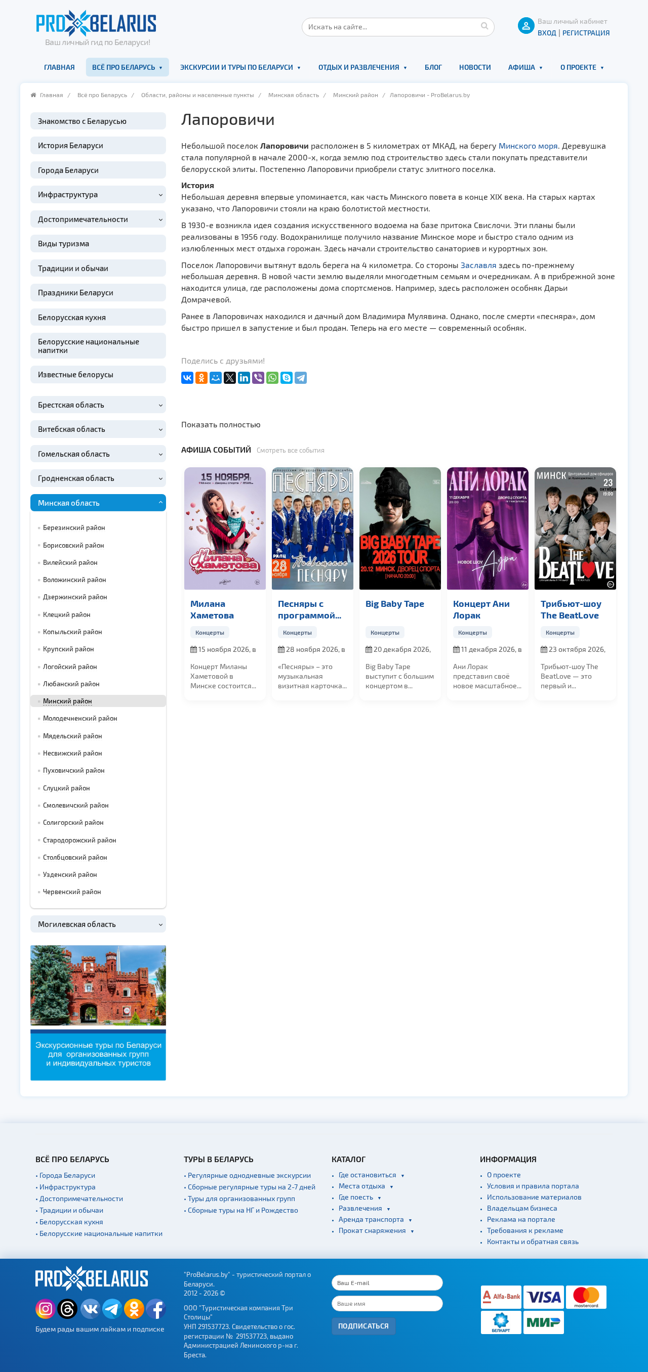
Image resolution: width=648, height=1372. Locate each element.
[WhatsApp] (272, 378)
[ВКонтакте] (187, 378)
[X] (230, 378)
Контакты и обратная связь (533, 1241)
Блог (433, 67)
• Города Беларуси (65, 1175)
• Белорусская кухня (69, 1221)
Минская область (293, 94)
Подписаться (363, 1325)
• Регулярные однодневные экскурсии (247, 1175)
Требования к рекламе (525, 1230)
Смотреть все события (291, 450)
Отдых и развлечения (358, 67)
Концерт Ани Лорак (394, 609)
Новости (475, 67)
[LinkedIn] (244, 378)
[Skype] (286, 378)
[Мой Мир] (216, 378)
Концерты (209, 632)
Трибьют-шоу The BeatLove (483, 609)
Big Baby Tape (307, 603)
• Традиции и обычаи (69, 1210)
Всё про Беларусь (123, 67)
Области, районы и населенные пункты (197, 94)
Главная (59, 67)
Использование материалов (534, 1196)
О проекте (578, 67)
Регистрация (586, 32)
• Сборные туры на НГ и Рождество (241, 1210)
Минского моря (528, 145)
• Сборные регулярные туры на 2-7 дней (249, 1186)
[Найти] (484, 25)
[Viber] (258, 378)
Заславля (479, 265)
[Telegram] (301, 378)
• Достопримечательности (79, 1198)
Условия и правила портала (533, 1185)
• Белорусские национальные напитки (99, 1233)
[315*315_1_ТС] (98, 1011)
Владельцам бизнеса (522, 1208)
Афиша (521, 67)
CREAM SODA (569, 603)
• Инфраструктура (65, 1186)
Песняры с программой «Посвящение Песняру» (220, 609)
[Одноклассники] (201, 378)
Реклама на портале (521, 1219)
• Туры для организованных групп (239, 1198)
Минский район (355, 94)
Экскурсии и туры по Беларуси (236, 67)
